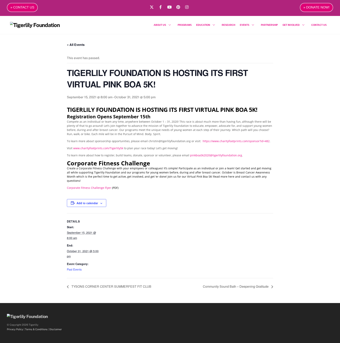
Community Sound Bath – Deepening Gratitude (236, 286)
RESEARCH (228, 25)
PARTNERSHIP (269, 25)
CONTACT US (319, 25)
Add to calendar (87, 203)
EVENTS (244, 25)
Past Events (74, 269)
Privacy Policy (15, 329)
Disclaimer (55, 329)
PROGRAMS (185, 25)
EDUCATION (203, 25)
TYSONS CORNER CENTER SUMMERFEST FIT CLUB (111, 286)
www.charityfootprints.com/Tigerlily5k (98, 148)
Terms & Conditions (36, 329)
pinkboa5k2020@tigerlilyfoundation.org (216, 155)
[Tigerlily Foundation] (35, 25)
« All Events (76, 44)
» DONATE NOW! (316, 7)
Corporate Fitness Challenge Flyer (89, 188)
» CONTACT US (22, 7)
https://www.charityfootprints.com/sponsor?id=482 (236, 141)
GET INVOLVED (291, 25)
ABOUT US (160, 25)
